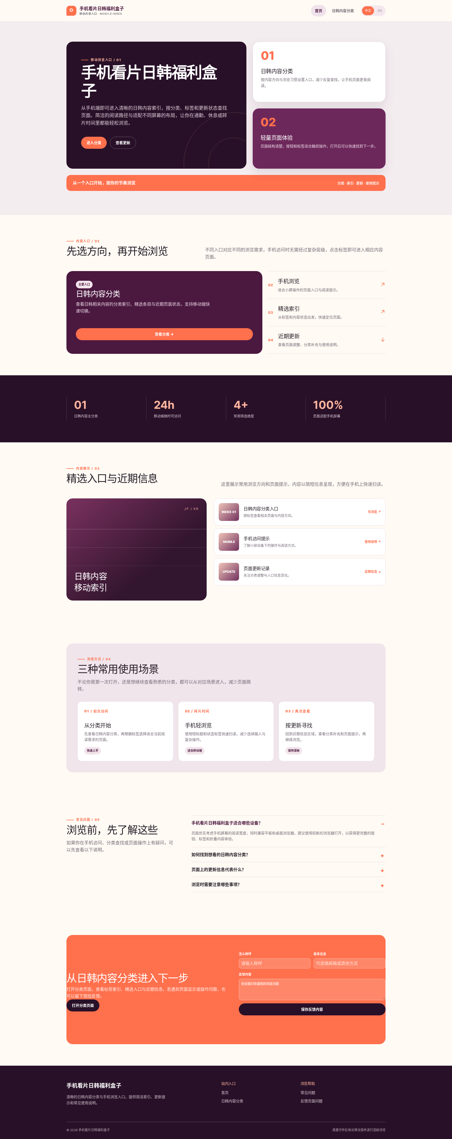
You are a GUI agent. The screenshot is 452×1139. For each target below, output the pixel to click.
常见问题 (308, 1092)
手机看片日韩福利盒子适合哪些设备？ (227, 823)
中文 (368, 11)
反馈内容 (245, 974)
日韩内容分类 (343, 10)
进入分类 (94, 142)
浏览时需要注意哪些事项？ (216, 884)
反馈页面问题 (312, 1101)
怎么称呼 (245, 954)
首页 (318, 10)
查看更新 (123, 142)
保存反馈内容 (312, 1009)
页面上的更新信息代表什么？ (218, 869)
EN (380, 11)
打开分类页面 (83, 1005)
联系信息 (320, 954)
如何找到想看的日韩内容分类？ (220, 854)
